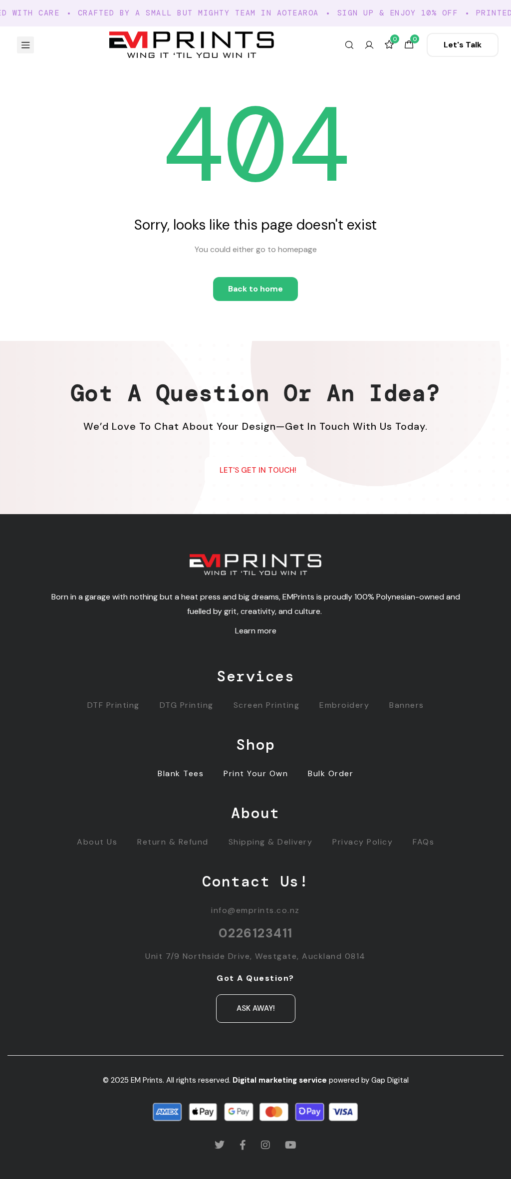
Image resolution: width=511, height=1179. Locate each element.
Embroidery (344, 705)
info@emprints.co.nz (255, 910)
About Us (97, 842)
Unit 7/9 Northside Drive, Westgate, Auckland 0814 (255, 956)
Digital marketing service (280, 1080)
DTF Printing (113, 705)
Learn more (255, 630)
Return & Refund (173, 842)
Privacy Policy (362, 842)
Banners (406, 705)
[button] (463, 45)
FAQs (423, 842)
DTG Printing (187, 705)
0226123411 (256, 933)
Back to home (255, 289)
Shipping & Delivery (271, 842)
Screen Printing (267, 705)
